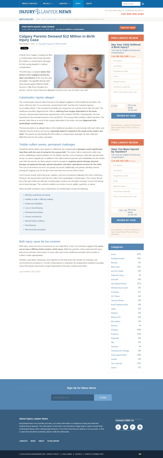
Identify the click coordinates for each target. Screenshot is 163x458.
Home (38, 19)
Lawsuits (63, 4)
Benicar (114, 263)
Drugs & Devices (29, 4)
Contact (78, 454)
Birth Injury (52, 19)
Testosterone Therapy (120, 351)
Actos (113, 254)
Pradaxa (114, 330)
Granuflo (114, 279)
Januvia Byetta (117, 300)
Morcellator (115, 321)
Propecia (114, 334)
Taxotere (114, 347)
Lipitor (113, 309)
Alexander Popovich (46, 44)
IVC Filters (115, 296)
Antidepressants (118, 258)
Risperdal (115, 338)
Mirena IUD (116, 317)
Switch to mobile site (94, 454)
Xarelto (114, 359)
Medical (114, 313)
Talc (112, 342)
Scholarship (53, 441)
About (89, 4)
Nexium (114, 326)
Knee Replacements (119, 305)
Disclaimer (67, 454)
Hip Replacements (118, 284)
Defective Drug (117, 275)
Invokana (115, 292)
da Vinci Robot (117, 271)
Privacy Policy (53, 454)
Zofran (113, 367)
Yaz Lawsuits (116, 363)
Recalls (47, 4)
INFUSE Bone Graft (119, 288)
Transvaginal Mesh (119, 355)
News (78, 4)
